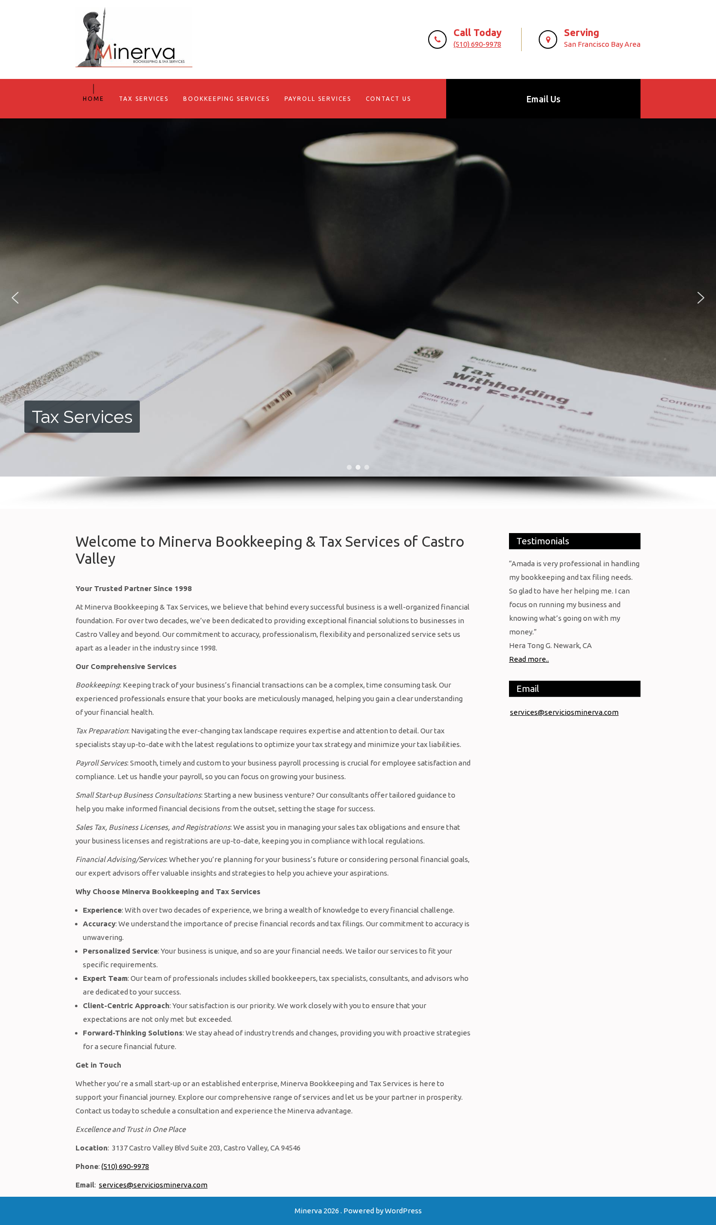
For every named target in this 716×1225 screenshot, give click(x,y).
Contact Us (388, 99)
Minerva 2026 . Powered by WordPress (358, 1210)
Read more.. (529, 659)
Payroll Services (317, 99)
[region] (358, 313)
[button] (15, 298)
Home (93, 99)
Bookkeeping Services (226, 99)
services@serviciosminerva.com (153, 1185)
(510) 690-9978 (477, 44)
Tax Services (144, 99)
